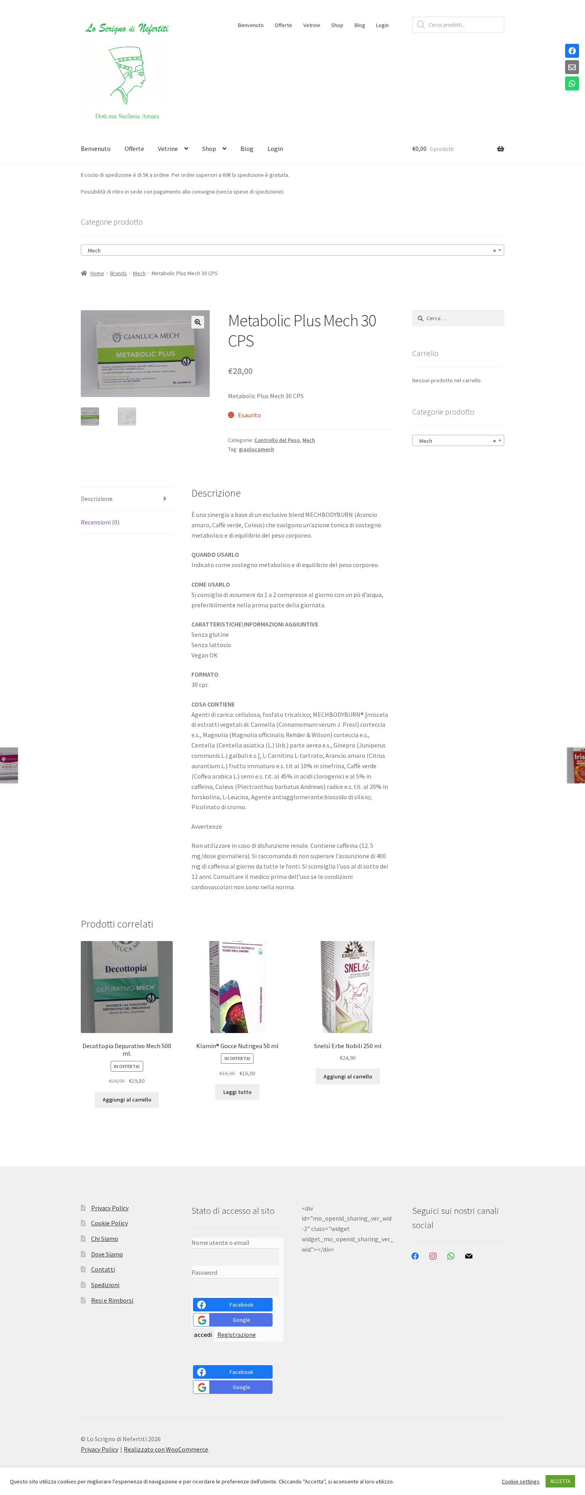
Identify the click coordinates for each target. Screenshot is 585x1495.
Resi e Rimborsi (112, 1300)
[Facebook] (572, 51)
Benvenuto (251, 25)
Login (382, 25)
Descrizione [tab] (97, 499)
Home (97, 273)
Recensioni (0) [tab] (100, 522)
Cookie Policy (109, 1223)
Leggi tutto (237, 1092)
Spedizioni (105, 1285)
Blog (360, 25)
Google (241, 1319)
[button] (197, 322)
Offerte (283, 25)
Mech (139, 273)
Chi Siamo (104, 1239)
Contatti (103, 1269)
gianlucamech (256, 449)
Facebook (242, 1304)
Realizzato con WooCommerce (166, 1449)
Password (204, 1272)
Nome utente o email (220, 1242)
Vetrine (311, 25)
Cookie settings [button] (521, 1481)
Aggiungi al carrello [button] (127, 1099)
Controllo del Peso (277, 440)
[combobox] (292, 250)
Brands (118, 273)
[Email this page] (572, 68)
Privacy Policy (110, 1208)
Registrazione (236, 1334)
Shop (337, 25)
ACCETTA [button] (560, 1481)
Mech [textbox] (290, 250)
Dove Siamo (107, 1254)
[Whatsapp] (572, 84)
